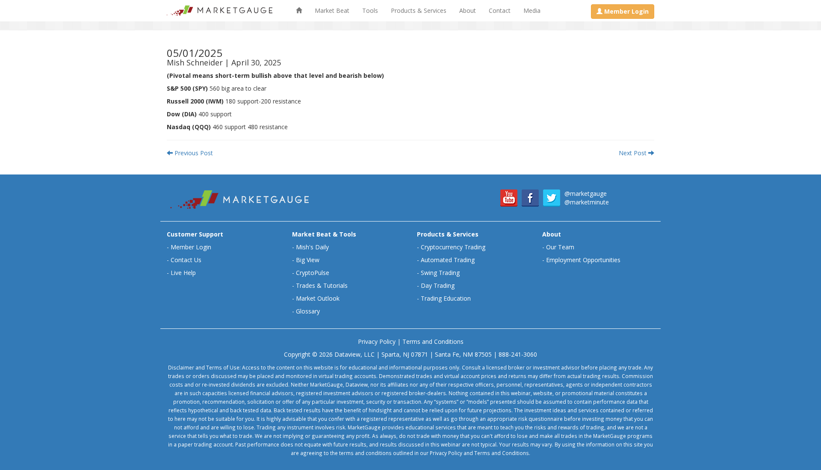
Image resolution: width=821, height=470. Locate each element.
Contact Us (186, 260)
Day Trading (438, 285)
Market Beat (332, 10)
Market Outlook (318, 298)
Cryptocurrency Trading (453, 247)
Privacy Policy (377, 341)
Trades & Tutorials (322, 285)
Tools (370, 10)
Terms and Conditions (433, 341)
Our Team (560, 247)
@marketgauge (585, 193)
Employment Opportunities (583, 260)
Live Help (183, 273)
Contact (500, 10)
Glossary (308, 311)
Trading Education (446, 298)
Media (531, 10)
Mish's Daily (312, 247)
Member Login (191, 247)
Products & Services (418, 10)
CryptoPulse (312, 273)
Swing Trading (440, 273)
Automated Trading (448, 260)
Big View (307, 260)
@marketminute (586, 202)
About (467, 10)
